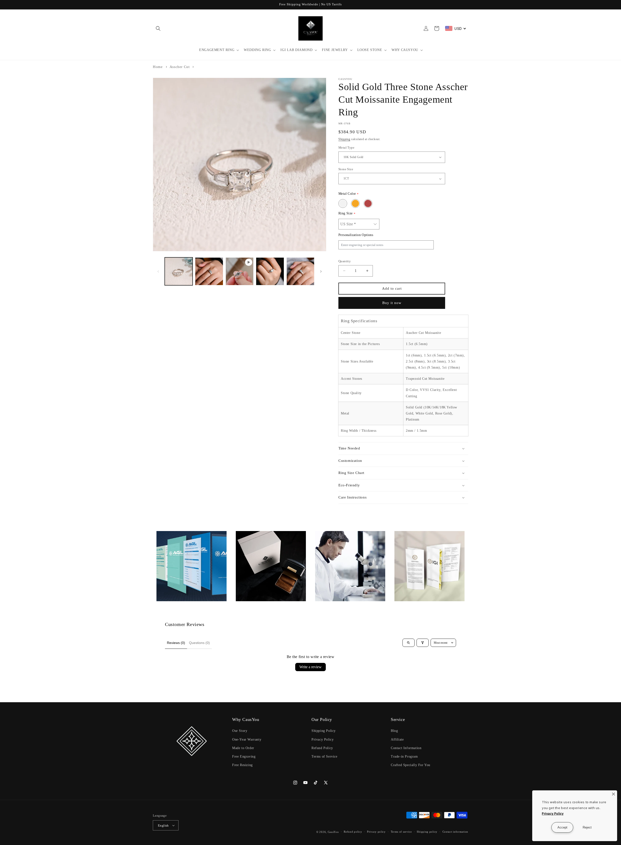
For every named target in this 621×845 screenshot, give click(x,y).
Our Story (239, 731)
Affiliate (397, 739)
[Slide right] (321, 271)
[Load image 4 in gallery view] (300, 271)
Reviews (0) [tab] (176, 643)
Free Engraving (243, 756)
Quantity (344, 261)
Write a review (310, 667)
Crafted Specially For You (410, 765)
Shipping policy (427, 831)
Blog (394, 731)
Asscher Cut (180, 67)
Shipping (344, 139)
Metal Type (346, 147)
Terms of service (401, 831)
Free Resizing (242, 765)
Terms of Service (324, 756)
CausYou (333, 831)
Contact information (455, 831)
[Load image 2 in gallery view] (209, 271)
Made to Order (243, 748)
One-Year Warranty (246, 739)
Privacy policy (376, 831)
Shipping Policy (323, 731)
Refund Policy (322, 748)
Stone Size (345, 169)
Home (158, 67)
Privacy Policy (322, 739)
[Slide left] (158, 271)
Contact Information (406, 748)
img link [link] (163, 534)
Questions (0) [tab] (199, 643)
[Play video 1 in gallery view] (239, 271)
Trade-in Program (404, 756)
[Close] (613, 794)
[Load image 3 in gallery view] (270, 271)
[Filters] (423, 643)
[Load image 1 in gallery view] (179, 271)
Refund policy (353, 831)
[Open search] (408, 643)
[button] (158, 28)
